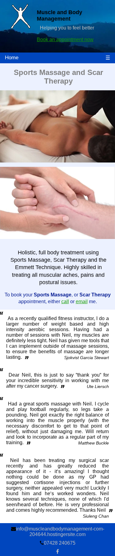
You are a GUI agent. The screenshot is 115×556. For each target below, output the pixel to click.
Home (11, 58)
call (65, 301)
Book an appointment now (65, 39)
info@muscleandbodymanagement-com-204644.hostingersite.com (60, 531)
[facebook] (57, 551)
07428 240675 (59, 543)
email (82, 301)
